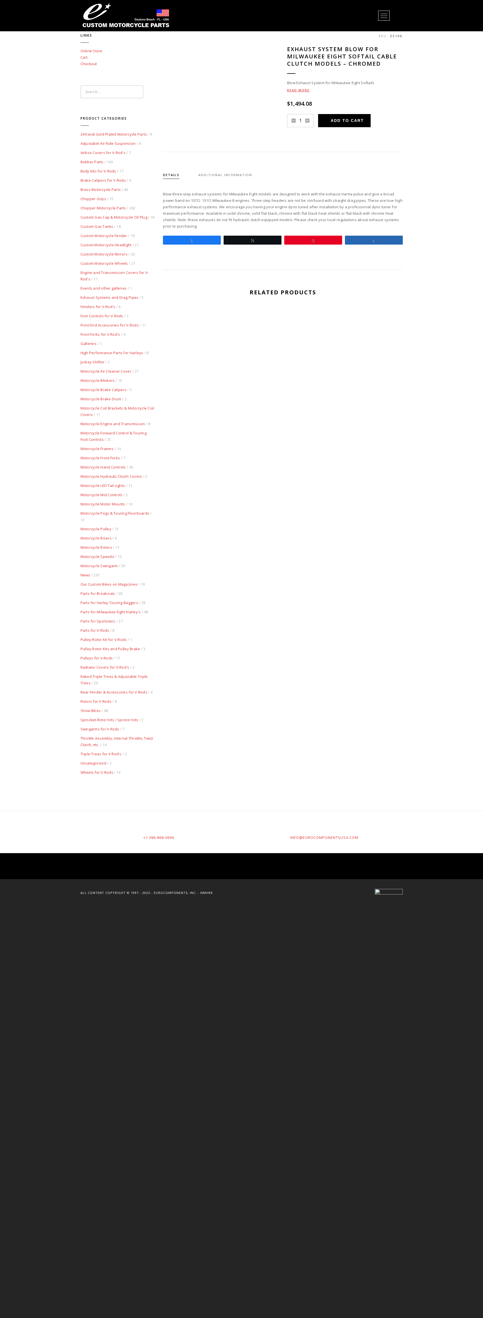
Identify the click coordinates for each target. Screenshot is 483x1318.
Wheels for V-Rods (96, 772)
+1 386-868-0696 (158, 837)
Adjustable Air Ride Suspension (108, 143)
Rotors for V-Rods (96, 701)
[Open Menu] (384, 16)
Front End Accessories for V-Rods (109, 325)
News (85, 575)
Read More (298, 90)
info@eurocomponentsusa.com (324, 837)
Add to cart (347, 120)
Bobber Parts (92, 161)
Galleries (88, 343)
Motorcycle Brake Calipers (103, 389)
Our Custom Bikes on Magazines (109, 584)
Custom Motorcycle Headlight (106, 244)
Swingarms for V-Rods (99, 729)
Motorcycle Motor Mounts (102, 504)
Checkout (88, 63)
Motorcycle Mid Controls (101, 494)
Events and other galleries (103, 288)
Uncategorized (93, 763)
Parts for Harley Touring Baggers (109, 602)
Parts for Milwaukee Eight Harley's (110, 611)
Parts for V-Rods (94, 630)
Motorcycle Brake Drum (100, 398)
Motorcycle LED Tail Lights (102, 485)
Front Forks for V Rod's (100, 334)
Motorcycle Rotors (96, 547)
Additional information (225, 175)
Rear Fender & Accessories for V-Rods (113, 692)
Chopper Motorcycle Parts (103, 207)
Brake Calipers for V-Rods (103, 180)
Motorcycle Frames (96, 448)
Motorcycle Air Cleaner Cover (105, 371)
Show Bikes (90, 710)
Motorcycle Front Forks (100, 457)
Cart (84, 57)
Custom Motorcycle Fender (103, 235)
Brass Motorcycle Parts (100, 189)
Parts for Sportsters (97, 621)
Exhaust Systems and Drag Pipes (109, 297)
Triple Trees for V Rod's (101, 753)
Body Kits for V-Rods (98, 171)
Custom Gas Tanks (96, 226)
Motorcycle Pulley (95, 528)
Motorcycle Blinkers (97, 380)
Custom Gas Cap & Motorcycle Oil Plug (113, 217)
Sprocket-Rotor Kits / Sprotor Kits (109, 719)
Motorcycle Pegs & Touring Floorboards (115, 513)
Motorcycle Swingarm (99, 565)
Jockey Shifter (92, 362)
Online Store (91, 50)
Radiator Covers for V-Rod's (104, 667)
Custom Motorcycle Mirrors (104, 254)
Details (171, 175)
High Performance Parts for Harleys (111, 352)
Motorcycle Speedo (97, 556)
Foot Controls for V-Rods (101, 315)
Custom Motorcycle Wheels (104, 263)
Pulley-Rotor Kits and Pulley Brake (110, 648)
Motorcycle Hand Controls (103, 467)
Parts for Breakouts (97, 593)
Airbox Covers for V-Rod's (103, 152)
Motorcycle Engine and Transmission (112, 423)
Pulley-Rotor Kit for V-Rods (103, 639)
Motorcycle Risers (96, 538)
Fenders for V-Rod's (97, 306)
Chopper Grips (93, 198)
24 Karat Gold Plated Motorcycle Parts (113, 134)
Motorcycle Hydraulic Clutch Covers (111, 476)
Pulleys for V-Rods (96, 658)
